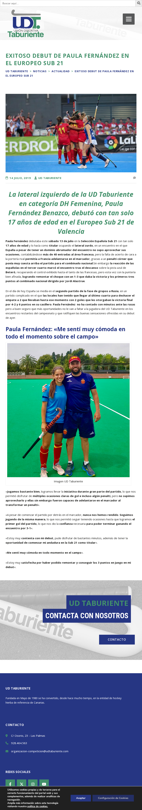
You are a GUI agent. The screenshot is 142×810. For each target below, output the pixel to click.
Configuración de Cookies (113, 798)
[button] (139, 3)
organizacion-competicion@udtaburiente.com (39, 751)
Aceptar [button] (80, 798)
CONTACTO (117, 639)
